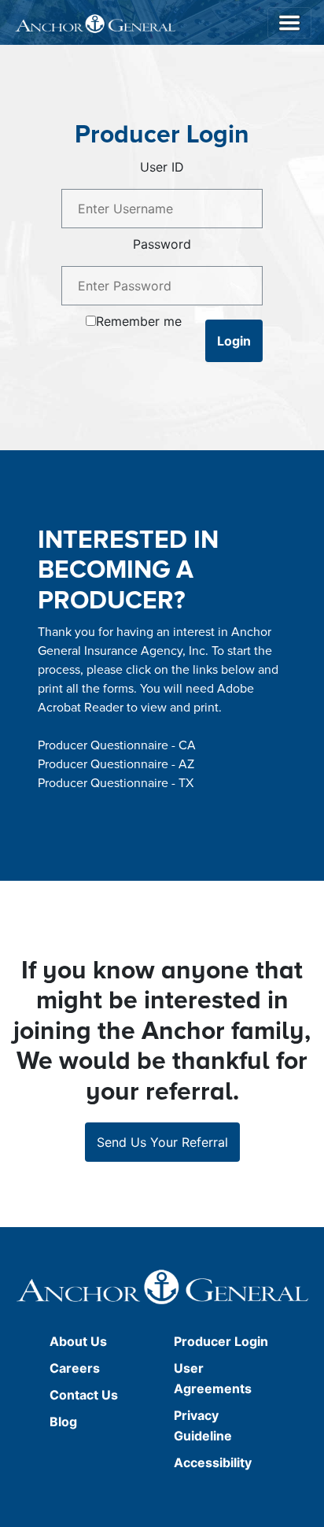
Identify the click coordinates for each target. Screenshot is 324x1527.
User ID (162, 167)
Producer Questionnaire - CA (117, 745)
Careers (75, 1368)
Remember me (139, 321)
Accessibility (213, 1462)
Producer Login (221, 1341)
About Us (78, 1341)
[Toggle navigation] (289, 23)
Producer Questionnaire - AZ (116, 764)
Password (162, 244)
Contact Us (84, 1395)
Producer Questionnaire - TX (115, 783)
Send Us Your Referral (162, 1142)
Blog (63, 1421)
